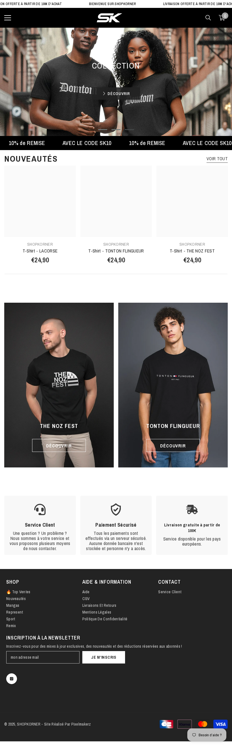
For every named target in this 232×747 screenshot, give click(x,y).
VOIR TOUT (217, 158)
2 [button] (116, 129)
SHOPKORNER (40, 244)
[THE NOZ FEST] (59, 385)
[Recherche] (208, 17)
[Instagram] (11, 678)
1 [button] (102, 129)
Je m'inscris (103, 657)
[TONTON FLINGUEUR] (173, 385)
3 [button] (129, 129)
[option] (116, 82)
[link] (40, 525)
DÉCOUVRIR (119, 93)
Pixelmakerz (81, 724)
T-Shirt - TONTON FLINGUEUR (116, 251)
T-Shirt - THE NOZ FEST (192, 251)
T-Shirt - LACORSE (40, 251)
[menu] (7, 17)
